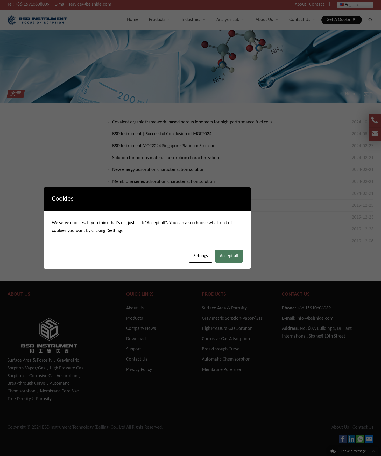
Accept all (229, 255)
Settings (200, 255)
